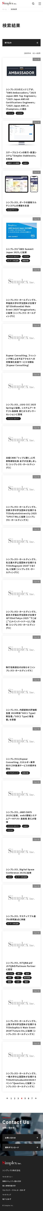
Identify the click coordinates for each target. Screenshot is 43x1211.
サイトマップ (6, 1194)
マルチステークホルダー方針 (13, 1190)
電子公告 (6, 1199)
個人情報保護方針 (9, 1185)
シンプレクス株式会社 (9, 3)
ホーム (4, 9)
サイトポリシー (7, 1176)
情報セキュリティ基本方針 (11, 1181)
